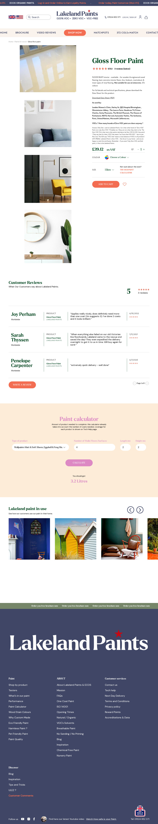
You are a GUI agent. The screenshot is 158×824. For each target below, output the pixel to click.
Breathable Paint (66, 728)
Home (11, 42)
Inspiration (62, 744)
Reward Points (113, 712)
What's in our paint (19, 695)
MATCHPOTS (101, 32)
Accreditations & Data (117, 717)
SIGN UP (133, 17)
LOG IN (125, 17)
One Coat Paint (65, 701)
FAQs (60, 695)
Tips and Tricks (17, 784)
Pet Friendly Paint (18, 733)
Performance (16, 701)
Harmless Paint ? (18, 728)
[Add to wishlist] (124, 184)
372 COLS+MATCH (127, 32)
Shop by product (18, 684)
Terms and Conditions (117, 701)
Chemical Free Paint (68, 750)
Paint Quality (16, 739)
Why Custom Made (19, 717)
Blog (59, 739)
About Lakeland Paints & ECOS (74, 684)
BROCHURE (22, 32)
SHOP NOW (75, 32)
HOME (4, 32)
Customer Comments (21, 795)
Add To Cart (105, 184)
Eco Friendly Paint (18, 723)
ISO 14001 (62, 706)
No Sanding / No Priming (70, 733)
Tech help (110, 690)
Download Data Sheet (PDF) (103, 98)
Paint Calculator (17, 706)
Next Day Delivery (115, 695)
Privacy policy (112, 706)
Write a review (22, 385)
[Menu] (140, 16)
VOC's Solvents (65, 723)
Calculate (79, 463)
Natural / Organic (66, 717)
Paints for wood (20, 42)
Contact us (111, 684)
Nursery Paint (64, 755)
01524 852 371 (113, 17)
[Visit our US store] (19, 17)
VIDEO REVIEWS (46, 32)
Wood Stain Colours (20, 712)
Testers (13, 690)
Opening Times (65, 712)
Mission (61, 690)
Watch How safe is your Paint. (101, 819)
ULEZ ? (12, 790)
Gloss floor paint (34, 42)
